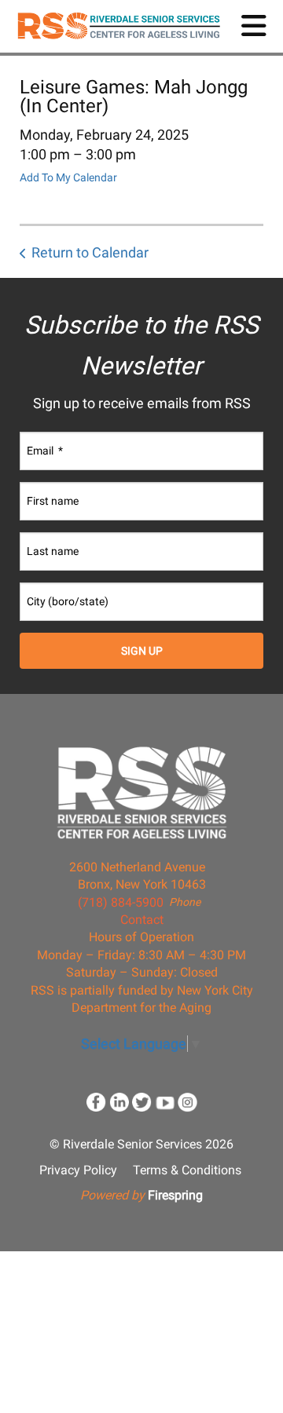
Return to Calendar (90, 252)
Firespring (175, 1195)
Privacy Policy (78, 1170)
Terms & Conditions (187, 1170)
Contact (142, 919)
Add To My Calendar (68, 177)
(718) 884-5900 (121, 902)
